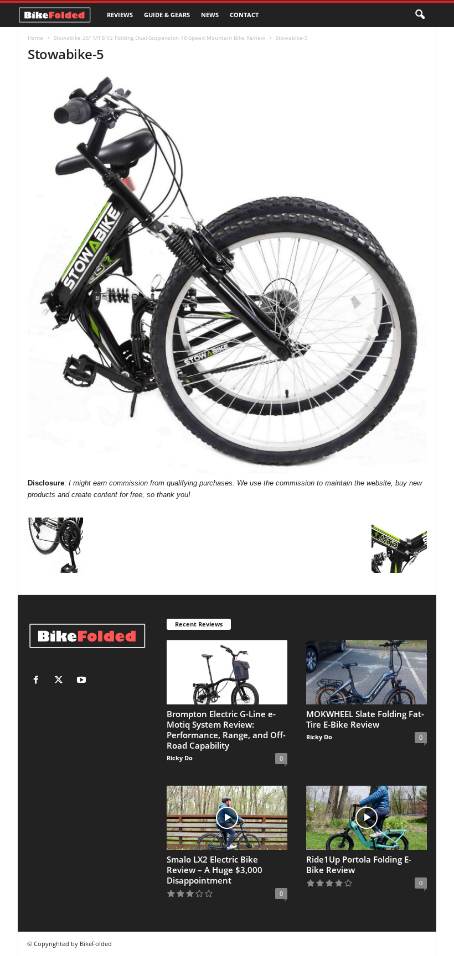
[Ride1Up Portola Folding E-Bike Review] (366, 818)
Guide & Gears (167, 15)
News (210, 15)
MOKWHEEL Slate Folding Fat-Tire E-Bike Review (365, 719)
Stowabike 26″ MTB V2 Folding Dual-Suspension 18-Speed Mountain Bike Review (159, 37)
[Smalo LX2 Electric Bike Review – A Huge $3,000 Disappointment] (227, 818)
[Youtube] (83, 681)
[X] (61, 681)
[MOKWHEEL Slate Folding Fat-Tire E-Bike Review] (366, 672)
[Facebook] (38, 681)
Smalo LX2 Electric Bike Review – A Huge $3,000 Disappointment (214, 870)
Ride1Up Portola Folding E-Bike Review (358, 864)
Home (35, 37)
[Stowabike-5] (227, 273)
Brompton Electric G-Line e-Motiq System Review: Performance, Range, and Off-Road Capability (226, 729)
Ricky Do (180, 758)
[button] (419, 15)
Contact (244, 15)
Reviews (120, 15)
